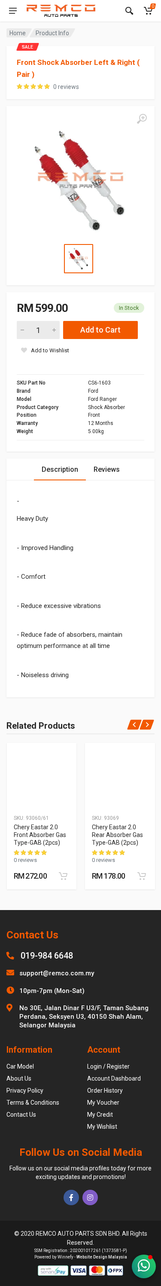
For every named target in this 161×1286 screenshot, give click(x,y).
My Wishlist (102, 1126)
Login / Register (108, 1066)
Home (17, 33)
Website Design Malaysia (101, 1257)
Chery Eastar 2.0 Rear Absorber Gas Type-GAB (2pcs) (117, 835)
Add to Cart (100, 329)
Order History (105, 1090)
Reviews (107, 469)
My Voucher (103, 1102)
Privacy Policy (24, 1090)
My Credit (100, 1114)
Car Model (20, 1066)
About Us (18, 1078)
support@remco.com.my (56, 973)
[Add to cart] (63, 876)
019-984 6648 (47, 955)
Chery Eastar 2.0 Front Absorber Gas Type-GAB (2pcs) (40, 835)
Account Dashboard (114, 1078)
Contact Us (21, 1114)
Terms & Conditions (32, 1102)
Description (60, 469)
